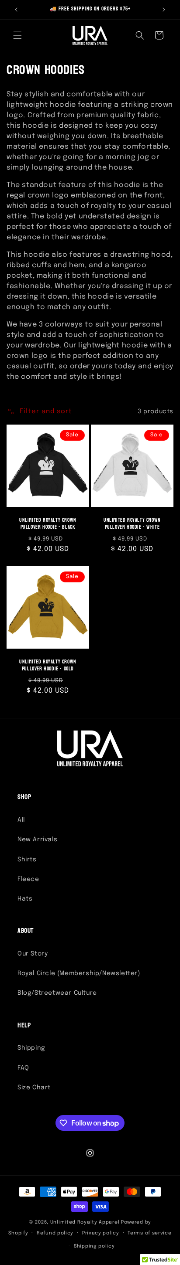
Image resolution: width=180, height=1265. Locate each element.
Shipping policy (94, 1246)
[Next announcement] (163, 9)
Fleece (28, 879)
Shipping (31, 1048)
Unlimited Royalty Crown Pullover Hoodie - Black (47, 523)
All (21, 820)
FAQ (23, 1068)
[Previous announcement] (16, 9)
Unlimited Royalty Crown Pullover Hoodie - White (132, 523)
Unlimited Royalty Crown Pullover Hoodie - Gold (47, 665)
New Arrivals (37, 840)
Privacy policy (100, 1233)
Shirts (27, 860)
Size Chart (34, 1088)
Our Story (32, 954)
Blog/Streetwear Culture (57, 993)
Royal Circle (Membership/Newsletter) (78, 973)
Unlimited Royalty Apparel (85, 1222)
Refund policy (55, 1233)
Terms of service (149, 1233)
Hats (24, 899)
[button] (17, 35)
